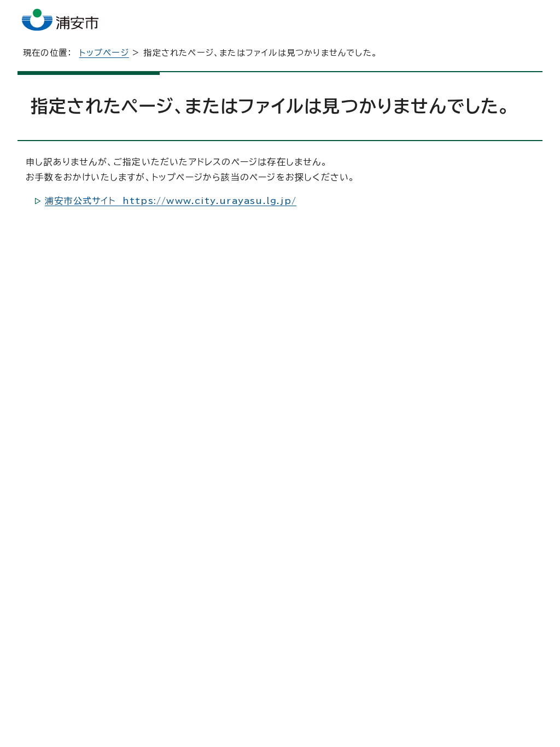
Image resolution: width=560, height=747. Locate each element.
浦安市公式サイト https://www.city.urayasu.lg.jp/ (170, 200)
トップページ (104, 53)
